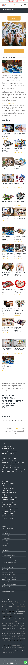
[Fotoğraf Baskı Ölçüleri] (7, 161)
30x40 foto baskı (17, 618)
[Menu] (24, 5)
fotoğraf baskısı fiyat (10, 652)
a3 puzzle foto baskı (20, 611)
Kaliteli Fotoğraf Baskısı (6, 533)
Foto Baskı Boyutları (7, 201)
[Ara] (21, 5)
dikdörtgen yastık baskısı (15, 630)
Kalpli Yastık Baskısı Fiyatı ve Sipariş (8, 574)
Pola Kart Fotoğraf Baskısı (8, 513)
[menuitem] (21, 5)
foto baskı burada (22, 649)
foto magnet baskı (6, 601)
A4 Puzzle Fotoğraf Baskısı (8, 483)
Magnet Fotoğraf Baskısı (7, 509)
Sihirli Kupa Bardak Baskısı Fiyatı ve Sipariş (7, 310)
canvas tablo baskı (18, 609)
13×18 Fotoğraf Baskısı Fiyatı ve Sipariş (9, 562)
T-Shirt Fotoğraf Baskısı (7, 518)
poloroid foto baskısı (20, 616)
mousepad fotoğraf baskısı (11, 603)
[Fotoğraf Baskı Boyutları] (20, 161)
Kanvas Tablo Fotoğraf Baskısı (9, 504)
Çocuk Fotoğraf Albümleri (8, 488)
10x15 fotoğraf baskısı (16, 640)
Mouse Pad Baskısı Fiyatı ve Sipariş (8, 572)
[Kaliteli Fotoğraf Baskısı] (7, 143)
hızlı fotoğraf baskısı (10, 621)
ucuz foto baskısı (21, 604)
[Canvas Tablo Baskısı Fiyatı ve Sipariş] (20, 343)
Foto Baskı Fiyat (6, 216)
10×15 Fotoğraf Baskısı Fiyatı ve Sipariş (9, 564)
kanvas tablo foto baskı (15, 650)
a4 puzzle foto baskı (20, 614)
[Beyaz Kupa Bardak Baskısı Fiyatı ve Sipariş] (20, 304)
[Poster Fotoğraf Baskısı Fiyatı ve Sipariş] (20, 322)
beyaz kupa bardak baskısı (14, 633)
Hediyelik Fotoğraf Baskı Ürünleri (9, 497)
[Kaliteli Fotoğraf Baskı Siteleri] (7, 128)
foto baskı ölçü (14, 649)
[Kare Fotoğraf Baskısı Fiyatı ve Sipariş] (7, 322)
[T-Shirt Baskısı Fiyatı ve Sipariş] (20, 267)
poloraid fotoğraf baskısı (10, 625)
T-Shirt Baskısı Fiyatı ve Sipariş (7, 569)
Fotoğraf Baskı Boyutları (6, 540)
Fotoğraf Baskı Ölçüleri (6, 538)
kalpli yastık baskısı (17, 613)
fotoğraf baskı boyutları (7, 609)
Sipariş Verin (5, 517)
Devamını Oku (5, 138)
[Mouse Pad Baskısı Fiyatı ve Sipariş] (7, 284)
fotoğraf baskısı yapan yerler (15, 631)
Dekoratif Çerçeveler (7, 490)
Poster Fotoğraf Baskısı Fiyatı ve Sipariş (18, 329)
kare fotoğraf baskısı (17, 628)
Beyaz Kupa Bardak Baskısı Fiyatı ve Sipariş (19, 310)
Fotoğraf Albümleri (6, 494)
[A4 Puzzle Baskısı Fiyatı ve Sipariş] (7, 267)
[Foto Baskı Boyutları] (7, 196)
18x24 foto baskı (6, 640)
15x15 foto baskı (21, 642)
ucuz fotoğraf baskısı (12, 604)
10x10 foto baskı (14, 642)
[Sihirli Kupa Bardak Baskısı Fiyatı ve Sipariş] (7, 304)
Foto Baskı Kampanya (7, 9)
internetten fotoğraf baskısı (7, 618)
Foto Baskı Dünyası (19, 201)
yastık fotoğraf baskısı (7, 613)
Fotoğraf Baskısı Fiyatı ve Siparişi (8, 591)
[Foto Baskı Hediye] (20, 178)
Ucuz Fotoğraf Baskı (19, 148)
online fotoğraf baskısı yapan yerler (14, 626)
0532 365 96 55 (11, 0)
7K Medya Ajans (22, 660)
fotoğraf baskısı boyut (17, 636)
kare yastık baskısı (12, 620)
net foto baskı (22, 638)
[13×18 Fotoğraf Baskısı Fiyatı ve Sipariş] (7, 248)
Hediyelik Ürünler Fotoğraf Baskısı (9, 499)
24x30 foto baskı (6, 642)
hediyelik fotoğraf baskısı (15, 635)
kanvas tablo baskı (17, 643)
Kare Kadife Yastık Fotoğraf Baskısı (10, 508)
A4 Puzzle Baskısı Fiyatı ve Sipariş (8, 567)
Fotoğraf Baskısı (6, 495)
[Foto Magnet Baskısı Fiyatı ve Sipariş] (7, 343)
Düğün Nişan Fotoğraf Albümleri (9, 492)
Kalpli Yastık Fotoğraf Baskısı (8, 502)
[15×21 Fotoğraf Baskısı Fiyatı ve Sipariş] (20, 231)
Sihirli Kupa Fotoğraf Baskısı (8, 515)
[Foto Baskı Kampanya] (7, 178)
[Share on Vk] (18, 420)
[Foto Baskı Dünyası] (20, 196)
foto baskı (7, 635)
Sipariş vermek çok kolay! (8, 103)
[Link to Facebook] (23, 662)
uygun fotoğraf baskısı (7, 606)
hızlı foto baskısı (16, 645)
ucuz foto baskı (5, 650)
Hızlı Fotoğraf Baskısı (19, 133)
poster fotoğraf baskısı (9, 647)
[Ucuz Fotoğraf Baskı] (20, 143)
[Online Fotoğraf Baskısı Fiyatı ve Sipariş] (7, 231)
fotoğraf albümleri (19, 608)
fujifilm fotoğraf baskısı (11, 623)
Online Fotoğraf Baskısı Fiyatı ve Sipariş (6, 238)
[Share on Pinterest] (9, 420)
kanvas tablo (9, 636)
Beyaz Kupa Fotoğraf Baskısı (8, 487)
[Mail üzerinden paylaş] (24, 420)
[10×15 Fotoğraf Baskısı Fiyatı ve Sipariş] (20, 248)
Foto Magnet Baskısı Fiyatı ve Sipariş (8, 586)
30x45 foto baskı (14, 601)
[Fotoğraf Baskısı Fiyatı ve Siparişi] (7, 360)
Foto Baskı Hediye (19, 183)
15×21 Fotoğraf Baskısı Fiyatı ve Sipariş (9, 560)
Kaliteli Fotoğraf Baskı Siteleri (7, 528)
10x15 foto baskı (18, 647)
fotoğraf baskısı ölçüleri (18, 606)
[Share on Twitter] (6, 420)
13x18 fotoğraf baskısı (9, 616)
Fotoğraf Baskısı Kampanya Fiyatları (8, 555)
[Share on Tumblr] (15, 420)
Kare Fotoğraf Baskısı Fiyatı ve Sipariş (8, 581)
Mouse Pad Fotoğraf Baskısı (8, 511)
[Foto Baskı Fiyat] (7, 211)
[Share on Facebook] (3, 420)
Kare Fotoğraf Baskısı (7, 506)
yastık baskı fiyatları (7, 643)
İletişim (3, 501)
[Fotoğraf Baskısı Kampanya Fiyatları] (20, 211)
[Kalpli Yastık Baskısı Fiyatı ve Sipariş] (20, 284)
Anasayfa (4, 485)
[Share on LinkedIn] (12, 420)
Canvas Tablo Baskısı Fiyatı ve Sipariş (8, 589)
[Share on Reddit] (21, 420)
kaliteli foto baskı (12, 615)
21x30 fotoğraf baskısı (9, 611)
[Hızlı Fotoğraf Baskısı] (20, 128)
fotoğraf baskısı (15, 638)
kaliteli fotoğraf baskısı (8, 608)
